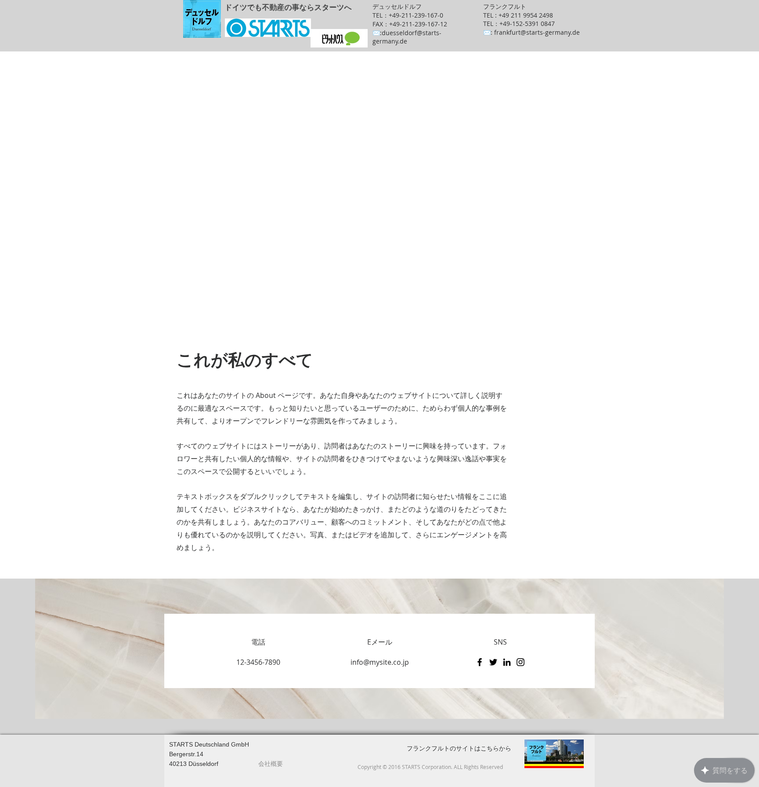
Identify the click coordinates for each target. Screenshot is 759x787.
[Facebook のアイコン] (479, 662)
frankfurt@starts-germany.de (537, 32)
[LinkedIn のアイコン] (507, 662)
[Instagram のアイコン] (520, 662)
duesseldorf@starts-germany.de (406, 37)
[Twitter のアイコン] (493, 662)
